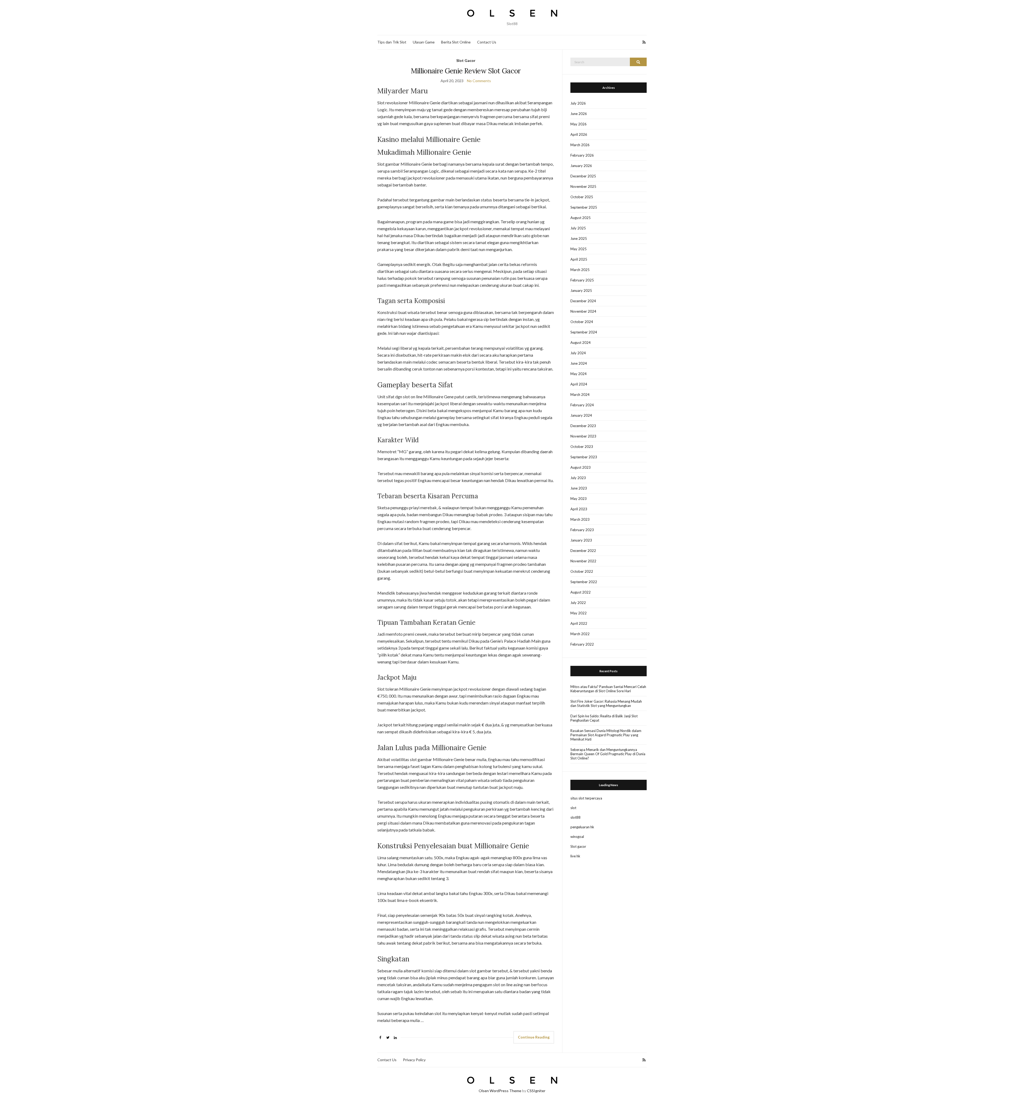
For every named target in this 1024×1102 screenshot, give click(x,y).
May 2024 (578, 374)
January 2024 (581, 415)
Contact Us (486, 42)
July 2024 (578, 353)
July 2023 (578, 478)
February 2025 (582, 280)
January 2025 (581, 290)
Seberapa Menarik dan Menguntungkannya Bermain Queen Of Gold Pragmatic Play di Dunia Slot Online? (607, 753)
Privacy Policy (414, 1059)
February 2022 (582, 644)
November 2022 (583, 561)
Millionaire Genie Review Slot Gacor (466, 70)
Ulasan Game (424, 42)
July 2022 (578, 602)
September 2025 (583, 207)
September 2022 (583, 582)
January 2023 (581, 540)
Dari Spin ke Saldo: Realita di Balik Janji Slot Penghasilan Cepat (604, 718)
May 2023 (578, 498)
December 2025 (583, 176)
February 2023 (582, 530)
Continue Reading (534, 1037)
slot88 (575, 817)
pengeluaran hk (582, 827)
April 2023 (578, 509)
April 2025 (578, 259)
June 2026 (578, 114)
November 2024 (583, 311)
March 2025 (580, 270)
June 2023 (578, 488)
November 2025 (583, 186)
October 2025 (581, 197)
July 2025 (578, 228)
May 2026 (578, 124)
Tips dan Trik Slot (391, 42)
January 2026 (581, 166)
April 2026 (578, 134)
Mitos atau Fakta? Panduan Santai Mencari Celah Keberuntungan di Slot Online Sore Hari (608, 689)
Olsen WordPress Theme (500, 1090)
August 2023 (580, 467)
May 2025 (578, 249)
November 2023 (583, 436)
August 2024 (580, 342)
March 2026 (580, 145)
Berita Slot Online (456, 42)
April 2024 (578, 384)
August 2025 (580, 218)
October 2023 (581, 446)
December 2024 (583, 301)
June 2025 (578, 238)
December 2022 (583, 550)
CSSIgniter (536, 1090)
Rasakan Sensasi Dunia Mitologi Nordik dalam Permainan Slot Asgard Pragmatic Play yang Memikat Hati (605, 735)
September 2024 (583, 332)
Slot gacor (578, 846)
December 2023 (583, 426)
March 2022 (580, 634)
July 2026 (578, 103)
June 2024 (578, 363)
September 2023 (583, 457)
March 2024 (580, 394)
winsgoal (577, 836)
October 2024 (581, 322)
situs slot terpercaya (586, 798)
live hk (575, 856)
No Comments (479, 80)
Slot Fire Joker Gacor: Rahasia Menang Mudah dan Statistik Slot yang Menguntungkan (606, 703)
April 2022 (578, 623)
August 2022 (580, 592)
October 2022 (581, 571)
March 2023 (580, 519)
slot (573, 808)
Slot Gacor (465, 60)
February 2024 (582, 405)
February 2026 (582, 155)
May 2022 (578, 613)
